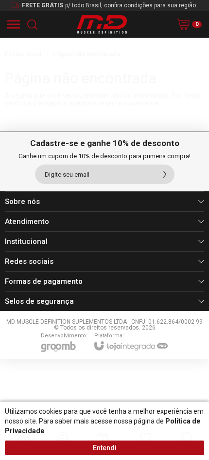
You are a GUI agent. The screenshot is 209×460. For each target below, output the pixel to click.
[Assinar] (164, 174)
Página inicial (23, 53)
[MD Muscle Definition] (102, 24)
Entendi (105, 448)
